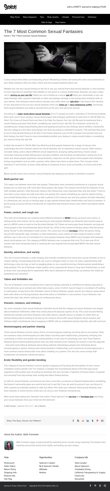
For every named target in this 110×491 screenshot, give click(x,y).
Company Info (81, 457)
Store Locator (81, 462)
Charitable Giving (83, 469)
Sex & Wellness (40, 406)
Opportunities (45, 457)
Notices (42, 472)
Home (7, 35)
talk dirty (74, 101)
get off (69, 95)
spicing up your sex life (21, 95)
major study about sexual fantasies (34, 113)
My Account (9, 462)
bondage (73, 230)
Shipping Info (10, 472)
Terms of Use (22, 486)
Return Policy (10, 469)
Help (6, 457)
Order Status (9, 466)
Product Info (9, 475)
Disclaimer (79, 479)
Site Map (8, 479)
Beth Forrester (11, 406)
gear (91, 396)
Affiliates (43, 469)
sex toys (72, 396)
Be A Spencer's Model (49, 466)
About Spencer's (82, 466)
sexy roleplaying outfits (81, 104)
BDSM (67, 217)
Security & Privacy (10, 486)
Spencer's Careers (47, 462)
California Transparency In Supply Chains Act (90, 474)
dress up (63, 104)
